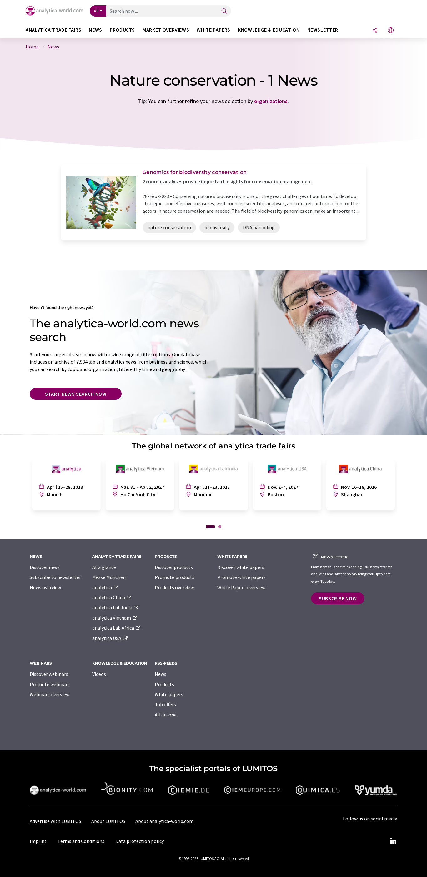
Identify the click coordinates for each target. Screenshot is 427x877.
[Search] (224, 11)
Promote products (174, 577)
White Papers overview (241, 587)
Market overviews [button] (166, 30)
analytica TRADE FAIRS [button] (53, 30)
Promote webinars (50, 684)
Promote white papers (241, 577)
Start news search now (75, 394)
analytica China (109, 597)
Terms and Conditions (81, 841)
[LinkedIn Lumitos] (393, 841)
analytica (102, 587)
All (96, 11)
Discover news (45, 567)
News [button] (95, 30)
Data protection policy (139, 841)
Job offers (165, 704)
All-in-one (166, 714)
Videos (99, 674)
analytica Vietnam (112, 618)
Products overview (174, 587)
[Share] (374, 30)
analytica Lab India (112, 607)
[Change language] (390, 30)
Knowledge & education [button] (268, 30)
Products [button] (122, 30)
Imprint (38, 841)
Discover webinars (49, 674)
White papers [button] (213, 30)
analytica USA (107, 638)
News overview (45, 587)
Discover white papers (240, 567)
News (160, 674)
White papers (169, 694)
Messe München (109, 577)
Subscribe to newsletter (55, 577)
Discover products (174, 567)
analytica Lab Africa (113, 628)
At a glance (104, 567)
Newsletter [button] (322, 30)
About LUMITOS (108, 821)
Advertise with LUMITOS (55, 821)
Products (164, 684)
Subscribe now (338, 598)
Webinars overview (49, 694)
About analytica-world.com (164, 821)
